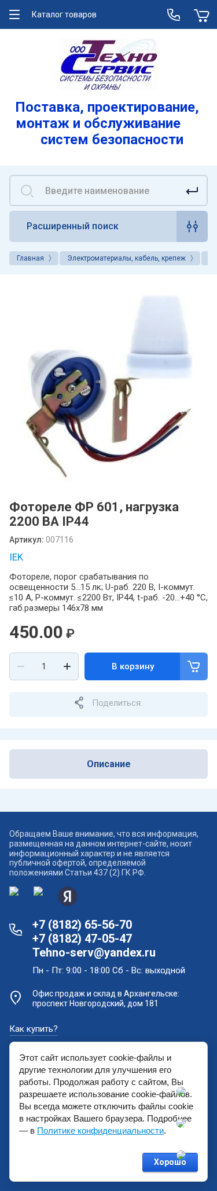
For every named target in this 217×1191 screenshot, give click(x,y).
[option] (108, 383)
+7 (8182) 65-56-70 (82, 925)
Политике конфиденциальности (100, 1130)
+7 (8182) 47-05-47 (82, 939)
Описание (109, 763)
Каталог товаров (64, 14)
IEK (16, 557)
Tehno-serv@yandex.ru (94, 952)
